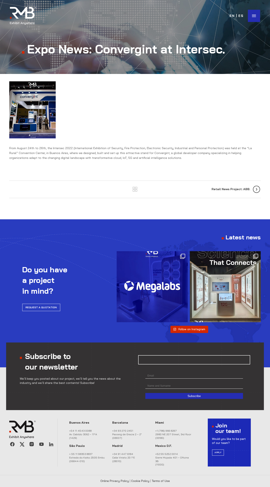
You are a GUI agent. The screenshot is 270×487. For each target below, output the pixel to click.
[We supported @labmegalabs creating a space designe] (152, 286)
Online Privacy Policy (114, 481)
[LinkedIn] (51, 444)
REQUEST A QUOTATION (41, 307)
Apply (218, 452)
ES (241, 16)
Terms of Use (161, 481)
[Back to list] (135, 189)
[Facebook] (12, 444)
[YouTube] (41, 444)
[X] (22, 444)
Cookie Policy (140, 481)
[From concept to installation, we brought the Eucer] (225, 286)
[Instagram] (32, 444)
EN (232, 16)
